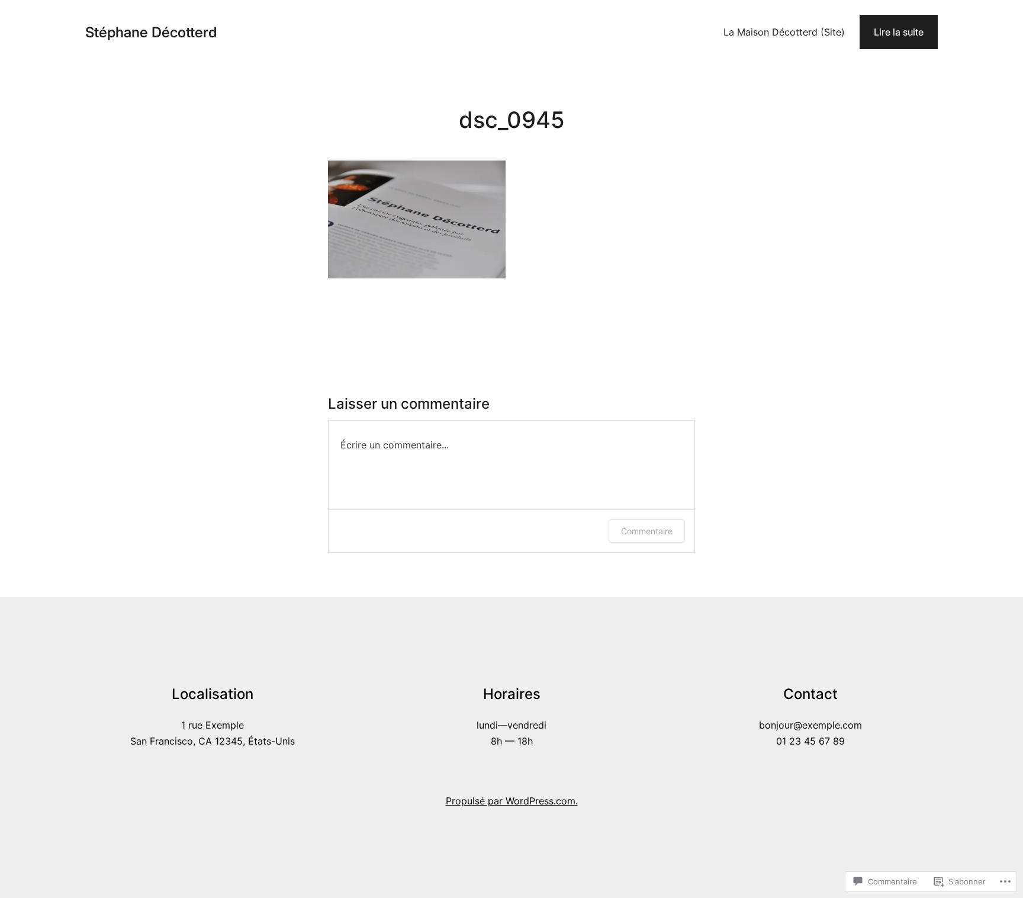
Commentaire (647, 531)
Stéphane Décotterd (151, 32)
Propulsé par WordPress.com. (512, 801)
